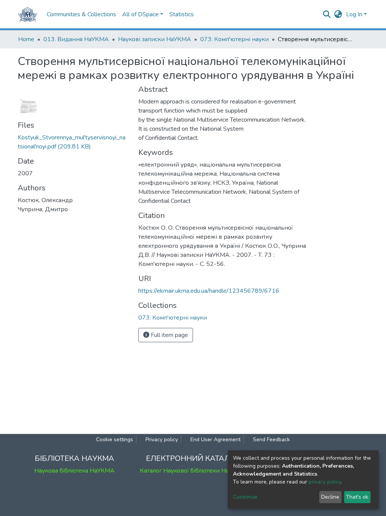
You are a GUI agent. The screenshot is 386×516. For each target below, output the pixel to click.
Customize (245, 497)
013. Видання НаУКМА (76, 39)
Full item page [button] (168, 335)
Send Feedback (271, 439)
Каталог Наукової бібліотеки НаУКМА (193, 471)
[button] (338, 14)
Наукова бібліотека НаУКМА (74, 471)
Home (26, 39)
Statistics (181, 14)
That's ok (357, 497)
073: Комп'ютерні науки (234, 39)
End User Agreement (215, 439)
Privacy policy (162, 439)
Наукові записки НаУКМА (154, 39)
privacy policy (325, 481)
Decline (330, 497)
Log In (354, 14)
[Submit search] (327, 14)
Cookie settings (114, 439)
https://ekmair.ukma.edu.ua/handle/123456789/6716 (208, 291)
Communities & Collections (81, 14)
